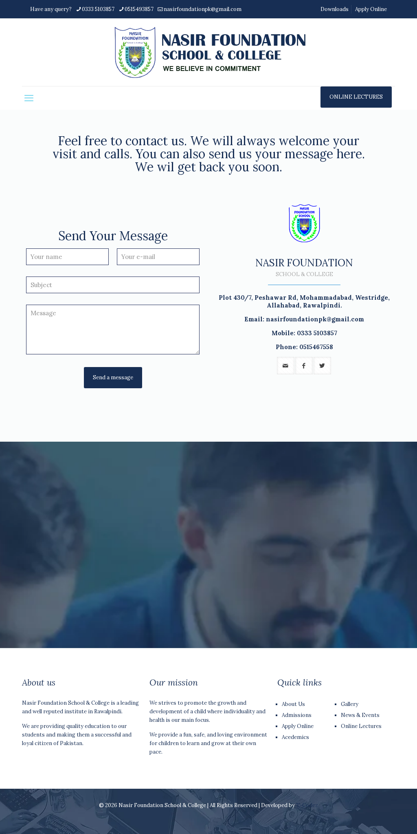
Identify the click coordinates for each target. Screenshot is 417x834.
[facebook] (304, 365)
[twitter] (322, 365)
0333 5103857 (98, 9)
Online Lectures (361, 726)
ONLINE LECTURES (356, 96)
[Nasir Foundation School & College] (209, 52)
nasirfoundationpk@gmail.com (202, 9)
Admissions (297, 715)
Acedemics (295, 737)
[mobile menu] (29, 98)
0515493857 (139, 9)
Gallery (349, 704)
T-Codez (307, 805)
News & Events (360, 715)
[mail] (285, 365)
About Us (293, 704)
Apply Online (371, 9)
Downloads (334, 9)
